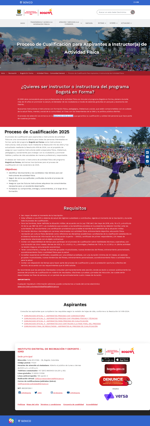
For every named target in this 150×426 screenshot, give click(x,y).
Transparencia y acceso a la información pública (41, 23)
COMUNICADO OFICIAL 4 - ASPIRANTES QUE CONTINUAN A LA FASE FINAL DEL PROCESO (62, 324)
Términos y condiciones (50, 404)
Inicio (22, 23)
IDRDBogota (26, 393)
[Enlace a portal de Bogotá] (116, 369)
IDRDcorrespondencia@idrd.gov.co (49, 378)
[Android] (107, 359)
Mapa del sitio (33, 404)
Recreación (12, 73)
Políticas (21, 404)
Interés (113, 23)
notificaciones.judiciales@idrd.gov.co (33, 384)
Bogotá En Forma (26, 73)
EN (135, 2)
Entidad (101, 23)
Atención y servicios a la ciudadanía (69, 23)
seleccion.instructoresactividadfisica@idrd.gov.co (38, 287)
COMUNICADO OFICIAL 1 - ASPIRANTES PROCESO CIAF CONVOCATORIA (54, 316)
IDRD (39, 393)
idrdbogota (57, 393)
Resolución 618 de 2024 (63, 116)
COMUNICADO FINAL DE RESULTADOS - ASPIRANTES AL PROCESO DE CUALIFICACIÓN (61, 326)
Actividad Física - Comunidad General (51, 73)
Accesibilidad (92, 404)
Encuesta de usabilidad (73, 404)
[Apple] (122, 359)
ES (137, 2)
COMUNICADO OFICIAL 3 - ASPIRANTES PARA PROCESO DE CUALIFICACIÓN (56, 321)
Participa (89, 23)
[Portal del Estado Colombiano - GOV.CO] (26, 2)
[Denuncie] (115, 381)
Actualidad (125, 23)
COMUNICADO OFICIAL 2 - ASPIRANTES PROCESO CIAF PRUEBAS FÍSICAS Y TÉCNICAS (61, 318)
